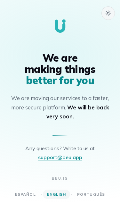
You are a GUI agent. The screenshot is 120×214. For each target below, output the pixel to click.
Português (91, 194)
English (56, 194)
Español (25, 194)
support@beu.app (60, 157)
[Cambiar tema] (108, 13)
